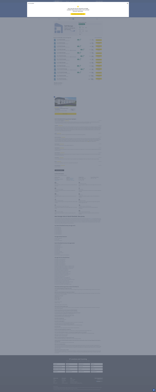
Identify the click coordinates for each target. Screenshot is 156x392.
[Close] (127, 3)
